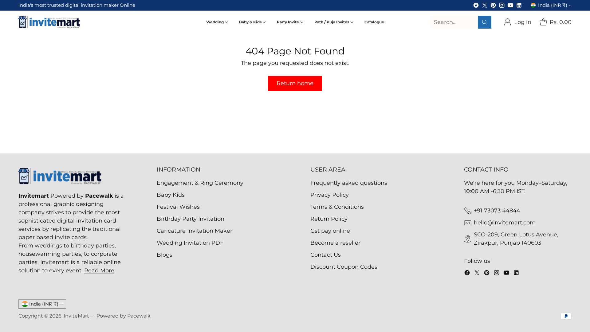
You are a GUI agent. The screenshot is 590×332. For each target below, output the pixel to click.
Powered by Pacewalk (123, 316)
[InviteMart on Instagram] (502, 6)
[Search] (484, 22)
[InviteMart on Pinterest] (493, 6)
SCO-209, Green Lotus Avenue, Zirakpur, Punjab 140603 (516, 238)
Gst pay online (330, 230)
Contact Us (325, 254)
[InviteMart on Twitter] (485, 6)
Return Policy (329, 218)
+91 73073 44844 (497, 210)
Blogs (164, 254)
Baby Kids (171, 195)
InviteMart (76, 316)
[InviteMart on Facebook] (476, 6)
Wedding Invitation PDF (190, 242)
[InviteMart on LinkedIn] (519, 6)
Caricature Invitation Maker (194, 230)
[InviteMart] (49, 22)
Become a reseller (335, 242)
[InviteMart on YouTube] (510, 6)
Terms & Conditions (337, 207)
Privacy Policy (329, 195)
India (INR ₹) (552, 5)
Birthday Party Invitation (190, 218)
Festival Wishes (178, 207)
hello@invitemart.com (505, 222)
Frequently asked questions (348, 183)
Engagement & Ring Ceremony (200, 183)
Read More (99, 270)
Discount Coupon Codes (343, 266)
